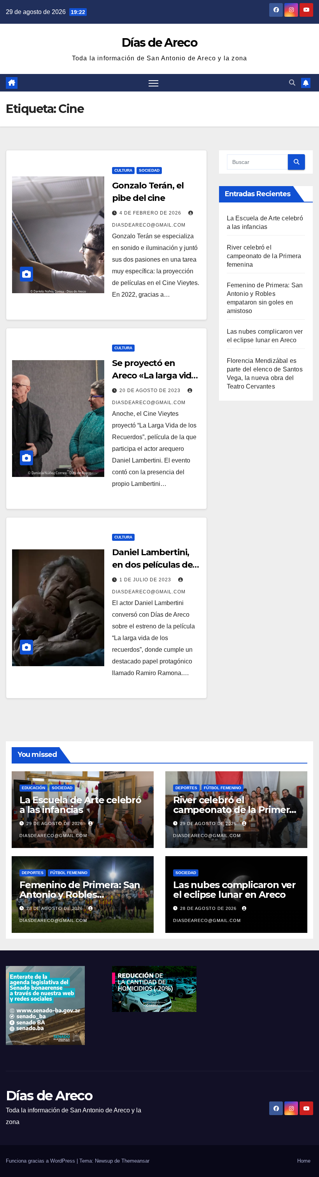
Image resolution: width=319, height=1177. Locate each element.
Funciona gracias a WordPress (41, 1161)
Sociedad (149, 170)
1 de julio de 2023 (146, 579)
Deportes (186, 788)
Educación (33, 788)
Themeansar (135, 1161)
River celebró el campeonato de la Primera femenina (264, 256)
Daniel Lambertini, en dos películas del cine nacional (153, 564)
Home (303, 1161)
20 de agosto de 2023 (150, 390)
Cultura (123, 170)
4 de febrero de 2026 (151, 213)
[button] (292, 82)
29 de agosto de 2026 (55, 823)
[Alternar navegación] (153, 83)
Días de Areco (159, 42)
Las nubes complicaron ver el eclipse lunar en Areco (234, 889)
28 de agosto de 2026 (55, 908)
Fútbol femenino (222, 788)
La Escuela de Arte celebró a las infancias (80, 804)
